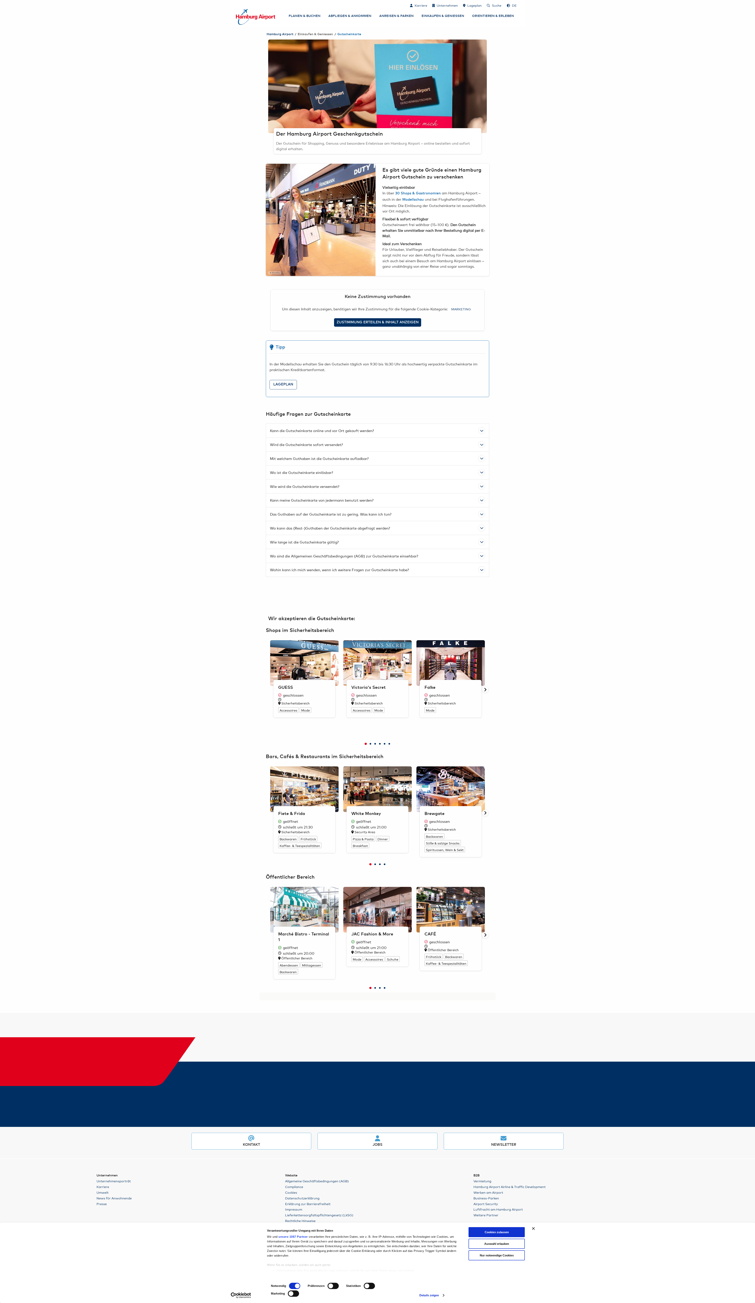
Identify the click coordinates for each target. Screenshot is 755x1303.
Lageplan (283, 384)
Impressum (293, 1209)
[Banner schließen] (533, 1228)
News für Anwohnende (114, 1198)
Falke (430, 687)
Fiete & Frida (291, 814)
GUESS (285, 687)
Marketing (461, 309)
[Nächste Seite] (487, 86)
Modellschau (413, 199)
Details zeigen (429, 1295)
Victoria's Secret (368, 687)
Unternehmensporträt (114, 1181)
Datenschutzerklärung (302, 1198)
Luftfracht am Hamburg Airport (498, 1209)
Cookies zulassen (497, 1232)
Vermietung (482, 1181)
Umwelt (103, 1192)
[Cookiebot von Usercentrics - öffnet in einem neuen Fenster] (241, 1295)
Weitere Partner (485, 1215)
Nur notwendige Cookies (497, 1255)
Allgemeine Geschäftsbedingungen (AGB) (317, 1181)
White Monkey (366, 814)
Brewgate (434, 814)
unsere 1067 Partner (293, 1236)
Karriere (103, 1187)
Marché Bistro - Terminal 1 (303, 937)
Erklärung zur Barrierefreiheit (308, 1204)
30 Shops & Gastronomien (418, 193)
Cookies (291, 1192)
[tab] (365, 743)
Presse (102, 1204)
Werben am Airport (488, 1192)
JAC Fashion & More (372, 934)
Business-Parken (486, 1198)
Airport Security (485, 1204)
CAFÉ (430, 934)
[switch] (333, 1286)
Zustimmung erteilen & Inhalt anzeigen (378, 322)
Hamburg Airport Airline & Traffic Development (509, 1187)
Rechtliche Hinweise (300, 1221)
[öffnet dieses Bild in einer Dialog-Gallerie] (321, 220)
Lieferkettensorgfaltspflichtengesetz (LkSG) (319, 1215)
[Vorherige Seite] (268, 86)
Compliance (294, 1187)
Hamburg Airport (280, 34)
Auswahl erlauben (496, 1243)
